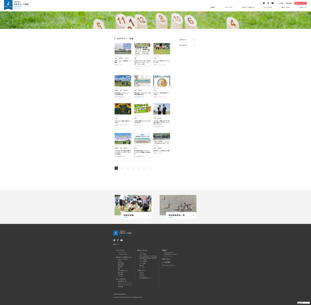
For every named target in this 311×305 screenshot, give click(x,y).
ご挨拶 (119, 261)
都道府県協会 (121, 265)
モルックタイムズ (168, 256)
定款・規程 (120, 272)
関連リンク (116, 244)
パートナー (142, 252)
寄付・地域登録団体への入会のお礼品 (148, 256)
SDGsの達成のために (123, 270)
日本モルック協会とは (123, 259)
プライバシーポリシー (169, 265)
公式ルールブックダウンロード (125, 284)
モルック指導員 (143, 259)
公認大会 (141, 274)
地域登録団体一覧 (122, 281)
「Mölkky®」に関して (123, 254)
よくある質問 (166, 262)
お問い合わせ (166, 259)
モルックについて (122, 252)
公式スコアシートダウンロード (125, 283)
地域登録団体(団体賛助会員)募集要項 (148, 258)
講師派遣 (141, 265)
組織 (119, 268)
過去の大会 (142, 276)
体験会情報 (289, 3)
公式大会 (141, 272)
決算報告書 (120, 274)
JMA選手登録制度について (145, 278)
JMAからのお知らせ (168, 252)
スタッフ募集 (142, 263)
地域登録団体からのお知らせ (170, 254)
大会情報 (281, 3)
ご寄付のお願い (143, 254)
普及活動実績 (121, 263)
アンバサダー (121, 276)
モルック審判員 (143, 261)
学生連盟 (120, 266)
